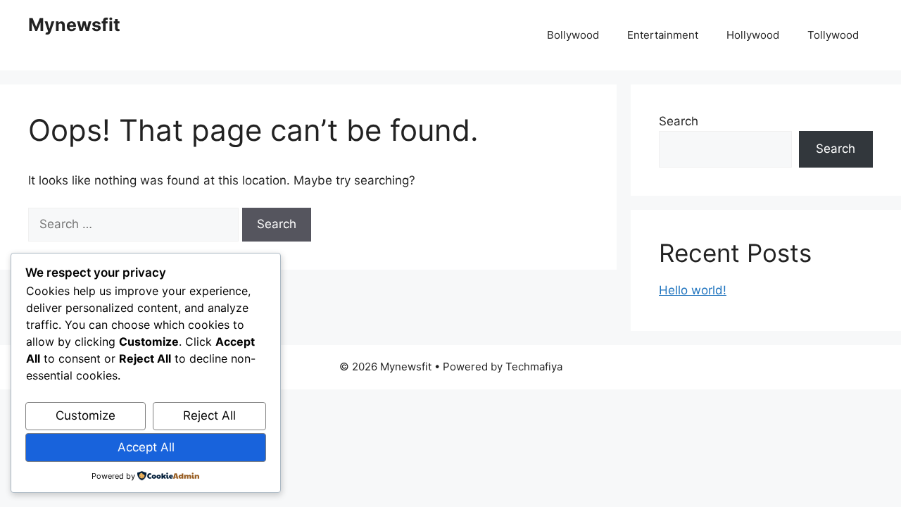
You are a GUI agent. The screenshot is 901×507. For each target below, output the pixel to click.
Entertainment (662, 35)
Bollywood (573, 35)
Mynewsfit (74, 24)
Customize (85, 415)
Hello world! (692, 290)
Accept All (146, 447)
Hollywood (752, 35)
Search (678, 121)
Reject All (209, 415)
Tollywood (833, 35)
